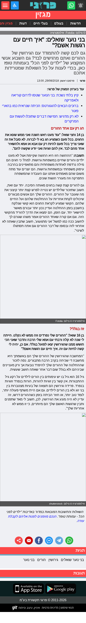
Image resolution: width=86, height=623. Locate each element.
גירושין (53, 560)
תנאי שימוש (67, 608)
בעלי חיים (41, 23)
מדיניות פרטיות (50, 608)
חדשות (75, 23)
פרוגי (82, 80)
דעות (23, 23)
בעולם (58, 23)
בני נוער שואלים (72, 560)
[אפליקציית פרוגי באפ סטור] (28, 589)
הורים (41, 560)
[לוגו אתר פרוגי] (43, 5)
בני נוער (29, 560)
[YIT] (26, 608)
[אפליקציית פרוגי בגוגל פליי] (60, 589)
